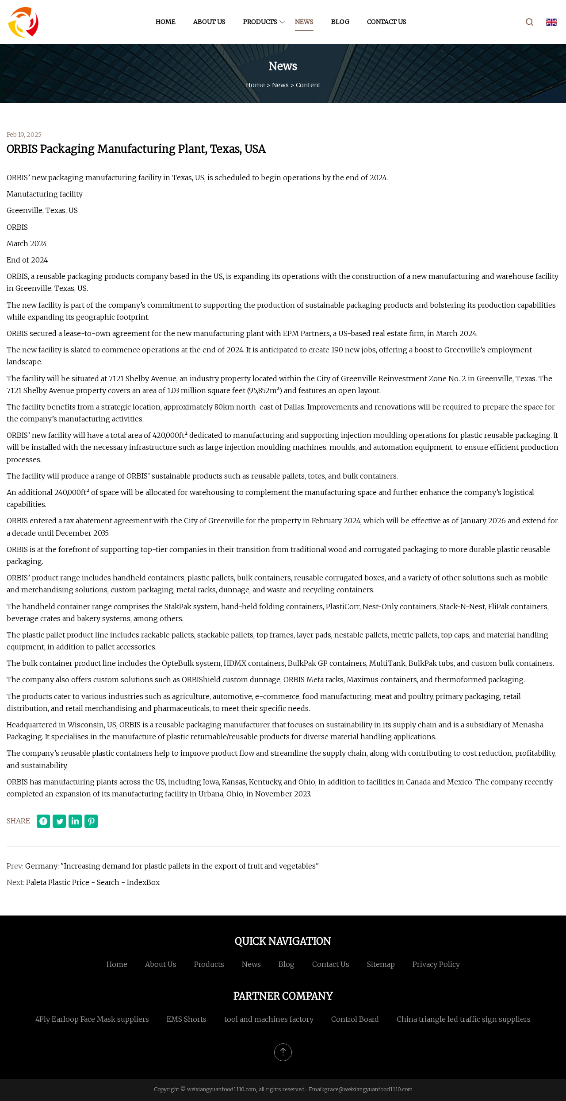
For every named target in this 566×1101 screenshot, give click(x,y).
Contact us (386, 22)
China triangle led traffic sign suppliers (464, 1019)
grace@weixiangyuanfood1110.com (368, 1089)
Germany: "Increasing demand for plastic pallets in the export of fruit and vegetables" (172, 865)
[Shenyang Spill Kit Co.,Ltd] (23, 22)
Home (166, 22)
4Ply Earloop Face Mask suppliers (92, 1019)
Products (260, 22)
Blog (340, 22)
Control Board (355, 1019)
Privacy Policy (436, 964)
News (304, 22)
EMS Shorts (187, 1019)
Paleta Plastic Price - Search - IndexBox (93, 882)
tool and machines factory (269, 1019)
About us (209, 22)
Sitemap (381, 964)
